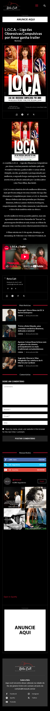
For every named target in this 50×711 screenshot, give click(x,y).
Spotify (12, 698)
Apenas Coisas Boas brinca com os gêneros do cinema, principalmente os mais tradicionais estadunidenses (32, 345)
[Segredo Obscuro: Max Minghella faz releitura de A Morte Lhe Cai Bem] (9, 363)
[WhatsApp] (16, 114)
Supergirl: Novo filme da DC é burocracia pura (31, 311)
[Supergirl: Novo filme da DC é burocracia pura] (9, 315)
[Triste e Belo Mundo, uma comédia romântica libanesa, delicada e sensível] (9, 331)
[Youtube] (7, 702)
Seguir (42, 465)
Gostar (42, 460)
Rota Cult (11, 278)
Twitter (34, 698)
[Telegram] (22, 114)
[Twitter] (33, 114)
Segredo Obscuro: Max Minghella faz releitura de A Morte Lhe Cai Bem (30, 360)
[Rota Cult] (5, 283)
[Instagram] (12, 288)
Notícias (18, 41)
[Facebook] (27, 114)
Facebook (13, 694)
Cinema (20, 315)
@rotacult (16, 480)
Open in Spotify (10, 597)
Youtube (13, 702)
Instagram (35, 694)
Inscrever (41, 470)
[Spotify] (7, 698)
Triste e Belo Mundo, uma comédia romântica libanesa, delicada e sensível (31, 328)
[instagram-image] (14, 497)
